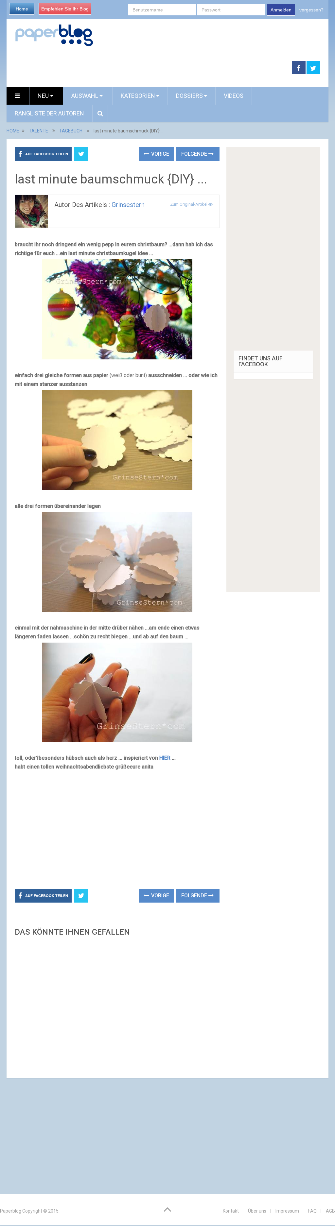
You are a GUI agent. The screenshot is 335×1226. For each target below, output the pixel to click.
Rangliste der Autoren (49, 113)
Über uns (257, 1211)
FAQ (312, 1211)
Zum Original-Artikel (189, 204)
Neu (44, 95)
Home (22, 8)
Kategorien (138, 95)
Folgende (194, 154)
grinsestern (128, 205)
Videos (233, 95)
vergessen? (311, 9)
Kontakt (231, 1211)
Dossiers (189, 95)
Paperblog (10, 1211)
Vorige (159, 154)
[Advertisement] (149, 68)
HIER (164, 758)
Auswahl (85, 95)
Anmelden (281, 9)
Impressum (287, 1211)
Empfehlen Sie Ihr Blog (65, 8)
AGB (330, 1211)
